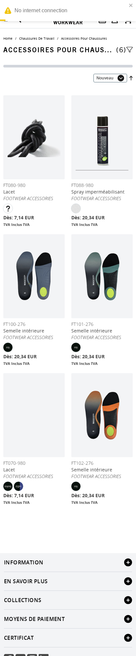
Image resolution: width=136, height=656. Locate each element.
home (8, 38)
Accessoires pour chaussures (84, 38)
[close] (131, 5)
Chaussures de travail (36, 38)
